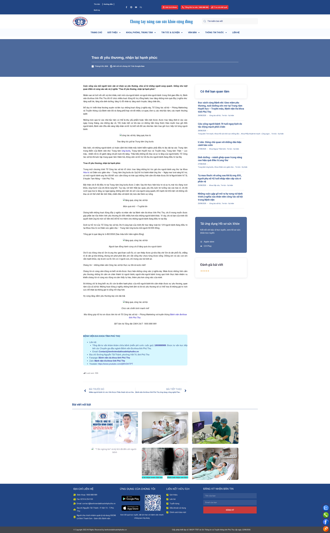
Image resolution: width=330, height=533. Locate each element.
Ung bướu (126, 151)
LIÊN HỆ (236, 32)
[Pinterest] (131, 7)
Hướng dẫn (108, 4)
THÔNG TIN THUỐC (214, 32)
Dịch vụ (97, 10)
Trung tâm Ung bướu (205, 167)
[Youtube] (136, 7)
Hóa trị (86, 172)
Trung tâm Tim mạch (205, 134)
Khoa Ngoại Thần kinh (217, 149)
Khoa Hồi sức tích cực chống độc (226, 134)
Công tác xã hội (215, 115)
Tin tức (97, 4)
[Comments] (141, 7)
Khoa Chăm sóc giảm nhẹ (223, 167)
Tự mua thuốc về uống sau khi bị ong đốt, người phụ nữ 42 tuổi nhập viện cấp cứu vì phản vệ (220, 178)
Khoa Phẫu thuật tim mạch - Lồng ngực (255, 134)
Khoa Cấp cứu (214, 185)
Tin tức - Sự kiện (228, 115)
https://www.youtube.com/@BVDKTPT (115, 364)
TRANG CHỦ (96, 32)
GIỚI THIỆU (112, 32)
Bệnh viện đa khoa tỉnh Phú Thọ (114, 358)
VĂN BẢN (192, 32)
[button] (111, 433)
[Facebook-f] (126, 7)
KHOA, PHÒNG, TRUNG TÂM (139, 32)
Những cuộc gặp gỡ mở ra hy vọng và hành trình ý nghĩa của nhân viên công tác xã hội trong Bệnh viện (220, 196)
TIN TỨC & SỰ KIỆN (170, 32)
